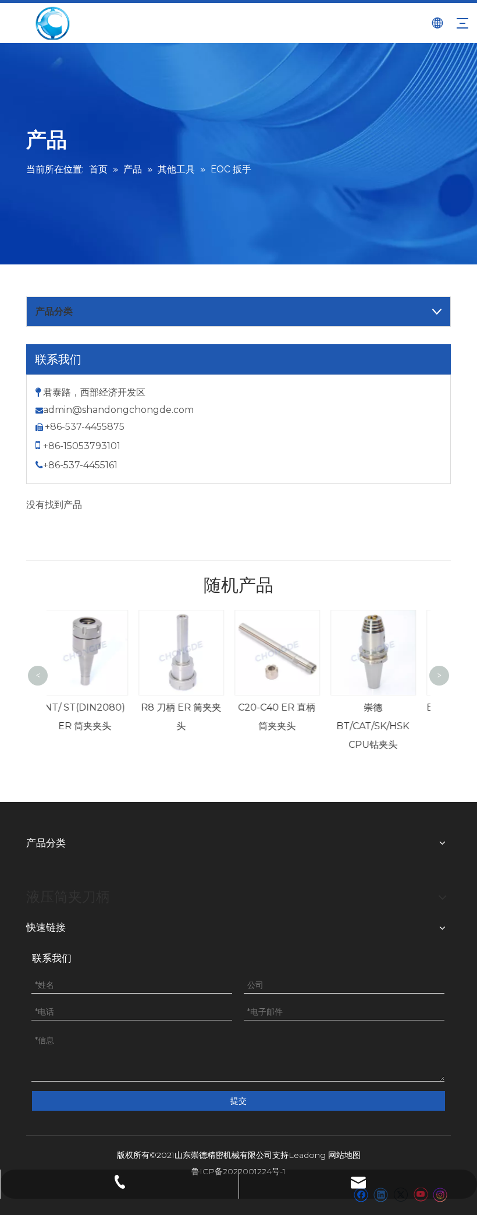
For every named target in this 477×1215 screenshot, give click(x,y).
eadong (310, 1155)
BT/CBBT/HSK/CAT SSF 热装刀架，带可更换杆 (392, 726)
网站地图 (344, 1155)
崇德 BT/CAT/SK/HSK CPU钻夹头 (294, 726)
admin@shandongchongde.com (118, 409)
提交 (238, 1101)
